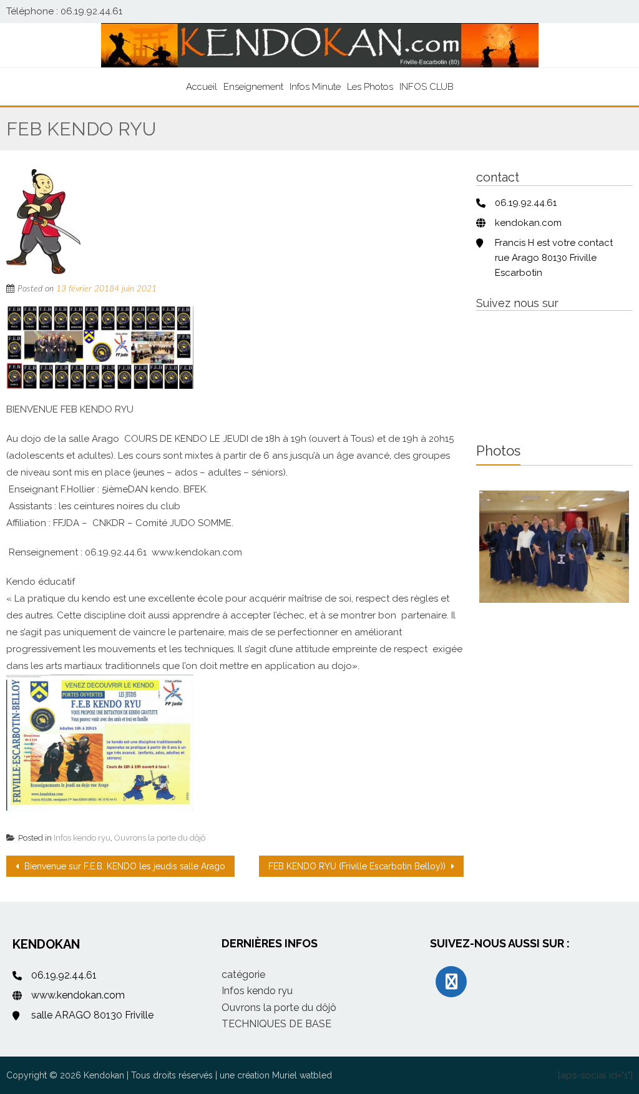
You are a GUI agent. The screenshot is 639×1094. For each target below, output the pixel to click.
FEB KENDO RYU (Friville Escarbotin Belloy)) (358, 866)
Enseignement (253, 86)
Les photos (370, 86)
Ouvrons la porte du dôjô (159, 837)
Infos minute (315, 86)
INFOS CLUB (426, 86)
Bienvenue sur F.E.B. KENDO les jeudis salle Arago (123, 866)
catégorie (243, 974)
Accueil (201, 86)
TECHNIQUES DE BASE (276, 1024)
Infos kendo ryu (82, 837)
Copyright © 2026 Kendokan (65, 1075)
